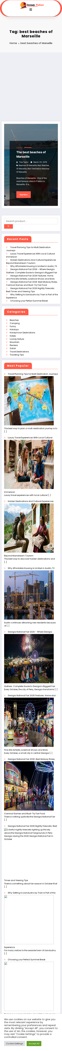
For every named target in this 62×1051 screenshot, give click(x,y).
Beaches (19, 148)
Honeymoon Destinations (22, 332)
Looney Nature (17, 339)
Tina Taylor (23, 162)
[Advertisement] (31, 84)
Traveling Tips (17, 354)
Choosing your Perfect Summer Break (29, 300)
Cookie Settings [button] (14, 1043)
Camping (15, 323)
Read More (23, 195)
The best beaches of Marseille (31, 154)
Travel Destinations (19, 351)
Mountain (14, 342)
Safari (13, 348)
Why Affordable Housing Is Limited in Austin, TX (33, 266)
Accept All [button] (34, 1043)
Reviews (14, 345)
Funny (13, 326)
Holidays (14, 329)
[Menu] (30, 10)
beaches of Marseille (28, 165)
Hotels (13, 335)
